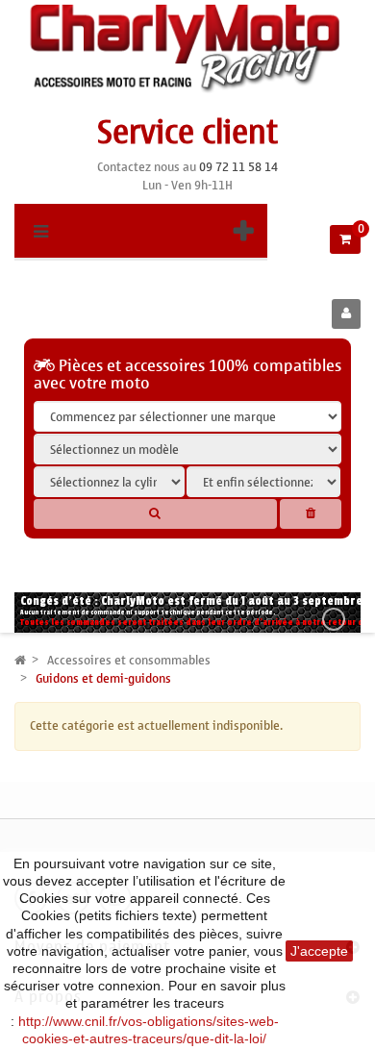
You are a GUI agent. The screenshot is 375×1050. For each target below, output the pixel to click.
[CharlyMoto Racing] (187, 49)
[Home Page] (20, 660)
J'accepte (319, 951)
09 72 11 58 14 (238, 167)
